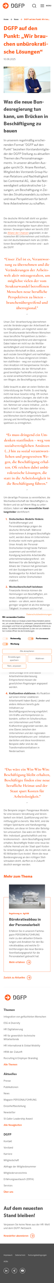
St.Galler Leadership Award (18, 1118)
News (16, 19)
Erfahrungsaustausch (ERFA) (19, 1179)
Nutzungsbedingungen (37, 1255)
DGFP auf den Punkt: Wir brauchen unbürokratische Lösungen (37, 19)
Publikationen (11, 1087)
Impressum (8, 1255)
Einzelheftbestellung (15, 1106)
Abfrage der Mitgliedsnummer (20, 1166)
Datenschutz (20, 1255)
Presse (7, 1080)
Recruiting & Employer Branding (21, 1058)
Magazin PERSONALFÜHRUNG (20, 1099)
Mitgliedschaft (11, 1160)
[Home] (13, 6)
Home (6, 19)
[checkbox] (5, 638)
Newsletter (9, 1112)
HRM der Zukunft (13, 1051)
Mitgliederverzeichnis (15, 1172)
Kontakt (8, 1141)
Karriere (8, 1154)
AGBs (6, 1261)
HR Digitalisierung (13, 1029)
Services (8, 1185)
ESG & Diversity (12, 1023)
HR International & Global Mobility (22, 1045)
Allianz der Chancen (18, 232)
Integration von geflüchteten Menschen (25, 1016)
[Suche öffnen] (34, 5)
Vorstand (8, 1147)
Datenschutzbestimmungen (39, 614)
